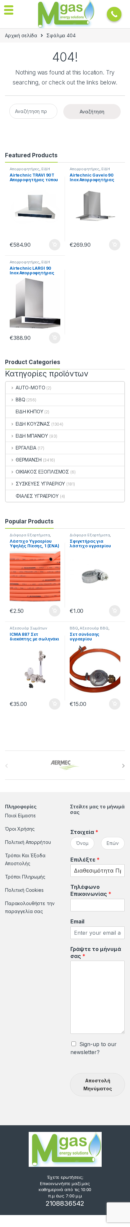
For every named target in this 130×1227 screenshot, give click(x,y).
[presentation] (123, 765)
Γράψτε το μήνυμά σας (95, 952)
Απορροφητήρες (24, 169)
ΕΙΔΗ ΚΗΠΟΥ (29, 411)
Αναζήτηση (92, 111)
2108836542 (65, 1203)
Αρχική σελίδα (21, 35)
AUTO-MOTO (30, 387)
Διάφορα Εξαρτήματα (30, 535)
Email (77, 921)
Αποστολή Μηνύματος (97, 1084)
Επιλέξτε (85, 859)
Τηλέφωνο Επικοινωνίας (90, 890)
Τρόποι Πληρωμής (25, 877)
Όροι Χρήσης (19, 829)
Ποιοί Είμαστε (20, 815)
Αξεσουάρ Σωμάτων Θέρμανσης (28, 630)
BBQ (20, 399)
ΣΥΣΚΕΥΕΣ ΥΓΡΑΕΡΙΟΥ (40, 483)
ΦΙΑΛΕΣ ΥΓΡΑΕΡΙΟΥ (37, 496)
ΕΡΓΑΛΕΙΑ (26, 448)
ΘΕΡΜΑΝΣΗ (29, 460)
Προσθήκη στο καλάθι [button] (49, 244)
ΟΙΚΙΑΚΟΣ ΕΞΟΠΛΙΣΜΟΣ (42, 472)
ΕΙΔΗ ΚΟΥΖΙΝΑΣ (33, 424)
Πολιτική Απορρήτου (28, 842)
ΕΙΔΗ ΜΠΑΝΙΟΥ (32, 436)
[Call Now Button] (114, 14)
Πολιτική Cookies (24, 890)
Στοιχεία (84, 832)
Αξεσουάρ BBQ (94, 628)
